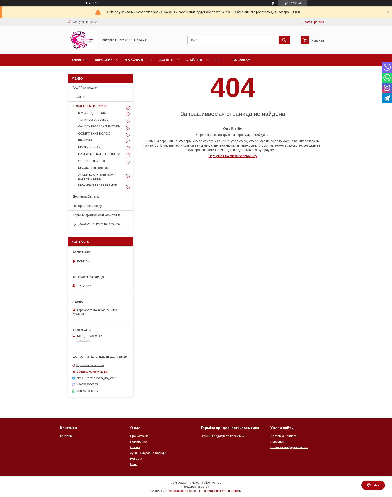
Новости (136, 458)
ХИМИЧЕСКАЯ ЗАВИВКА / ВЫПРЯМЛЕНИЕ (96, 176)
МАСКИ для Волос (91, 147)
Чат (376, 485)
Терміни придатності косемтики (222, 436)
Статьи (135, 447)
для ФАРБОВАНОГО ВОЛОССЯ (96, 224)
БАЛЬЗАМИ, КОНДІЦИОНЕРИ (99, 154)
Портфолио (138, 441)
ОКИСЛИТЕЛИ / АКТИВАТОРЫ (99, 126)
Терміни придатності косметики (96, 215)
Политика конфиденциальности (221, 490)
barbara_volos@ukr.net (92, 371)
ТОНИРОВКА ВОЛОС (93, 119)
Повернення (278, 441)
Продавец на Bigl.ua (196, 486)
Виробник (103, 59)
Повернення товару (87, 206)
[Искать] (284, 40)
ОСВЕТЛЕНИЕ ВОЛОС (94, 133)
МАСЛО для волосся (93, 167)
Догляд (166, 59)
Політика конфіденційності (289, 447)
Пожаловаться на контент (181, 490)
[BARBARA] (82, 48)
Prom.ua (216, 482)
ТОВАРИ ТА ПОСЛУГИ (90, 106)
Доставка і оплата (283, 436)
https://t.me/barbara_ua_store (96, 378)
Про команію (139, 436)
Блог (133, 464)
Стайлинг (194, 59)
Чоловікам (240, 59)
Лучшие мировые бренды (148, 453)
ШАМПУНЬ (81, 97)
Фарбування (136, 59)
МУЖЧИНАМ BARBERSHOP (97, 185)
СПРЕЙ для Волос (91, 160)
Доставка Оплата (86, 196)
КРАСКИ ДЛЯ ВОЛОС (93, 113)
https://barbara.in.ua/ (90, 365)
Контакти (66, 436)
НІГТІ (219, 59)
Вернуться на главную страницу (233, 156)
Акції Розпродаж (85, 87)
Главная (79, 59)
